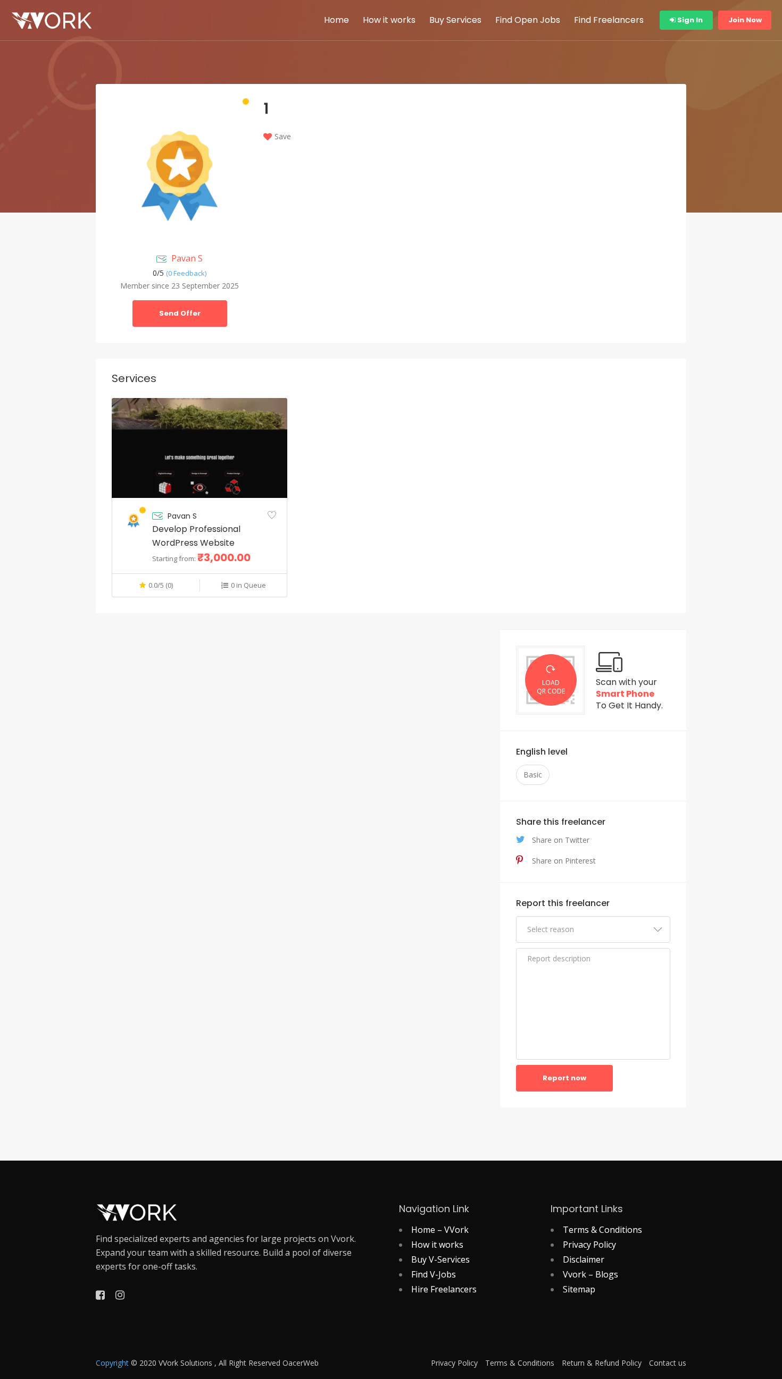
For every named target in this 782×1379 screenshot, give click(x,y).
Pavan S (187, 258)
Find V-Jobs (433, 1274)
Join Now (745, 20)
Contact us (667, 1363)
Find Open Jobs (527, 20)
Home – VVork (440, 1230)
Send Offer (180, 313)
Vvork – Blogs (590, 1274)
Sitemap (579, 1289)
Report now (564, 1078)
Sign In (689, 20)
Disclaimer (583, 1259)
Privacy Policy (589, 1244)
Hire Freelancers (444, 1289)
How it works (389, 20)
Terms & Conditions (602, 1230)
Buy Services (455, 20)
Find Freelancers (609, 20)
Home (336, 20)
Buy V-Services (440, 1259)
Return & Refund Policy (602, 1363)
